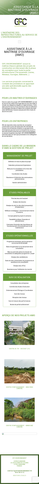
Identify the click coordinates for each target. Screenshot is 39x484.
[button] (19, 41)
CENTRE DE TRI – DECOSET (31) (19, 348)
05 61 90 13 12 (19, 472)
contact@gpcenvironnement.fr (19, 471)
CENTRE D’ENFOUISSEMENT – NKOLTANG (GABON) (19, 387)
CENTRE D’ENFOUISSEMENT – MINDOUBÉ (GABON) (19, 426)
